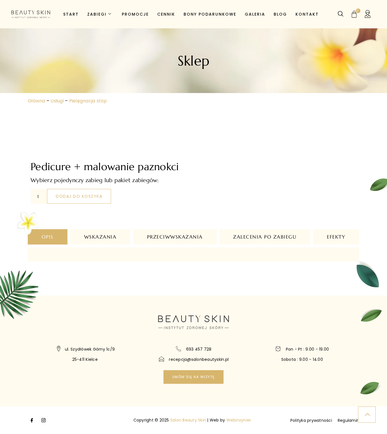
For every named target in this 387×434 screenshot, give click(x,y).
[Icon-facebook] (32, 420)
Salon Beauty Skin (188, 420)
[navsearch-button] (340, 14)
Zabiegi (97, 14)
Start (71, 14)
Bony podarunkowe (210, 14)
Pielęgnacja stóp (88, 101)
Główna (36, 101)
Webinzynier (238, 420)
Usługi (57, 101)
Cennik (166, 14)
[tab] (47, 237)
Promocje (135, 14)
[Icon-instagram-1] (43, 420)
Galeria (255, 14)
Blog (280, 14)
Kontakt (307, 14)
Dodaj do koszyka (79, 196)
